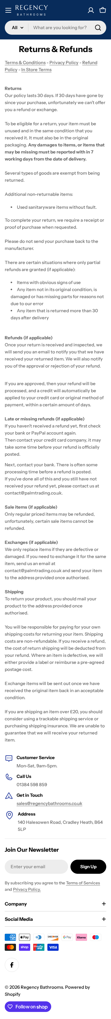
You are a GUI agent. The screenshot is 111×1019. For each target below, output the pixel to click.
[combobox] (55, 28)
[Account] (90, 10)
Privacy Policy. (27, 889)
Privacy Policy (63, 62)
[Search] (98, 27)
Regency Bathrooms (42, 987)
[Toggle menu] (8, 10)
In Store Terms (36, 69)
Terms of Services (83, 883)
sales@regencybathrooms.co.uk (49, 803)
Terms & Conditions (25, 62)
